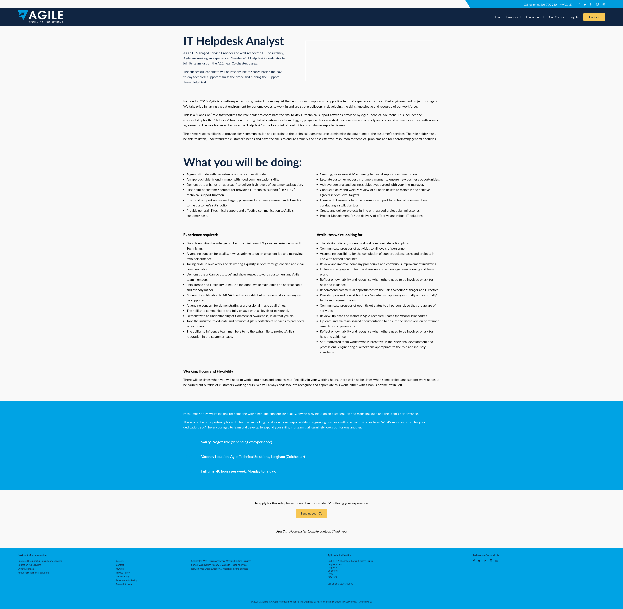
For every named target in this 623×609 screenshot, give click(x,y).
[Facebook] (579, 4)
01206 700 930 (540, 4)
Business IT (513, 17)
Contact (594, 17)
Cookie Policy (122, 576)
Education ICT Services (29, 564)
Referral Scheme (124, 584)
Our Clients (556, 17)
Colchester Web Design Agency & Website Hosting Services (221, 560)
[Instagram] (597, 4)
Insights (574, 17)
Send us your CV (311, 513)
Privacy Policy (123, 572)
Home (497, 17)
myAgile (120, 568)
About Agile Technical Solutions (33, 572)
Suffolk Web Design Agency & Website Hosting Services (219, 564)
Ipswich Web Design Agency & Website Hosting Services (219, 568)
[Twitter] (585, 4)
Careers (119, 560)
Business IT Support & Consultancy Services (40, 560)
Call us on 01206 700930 (340, 583)
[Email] (604, 4)
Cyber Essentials (26, 568)
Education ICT (535, 17)
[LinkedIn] (591, 4)
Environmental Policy (126, 580)
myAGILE (566, 4)
